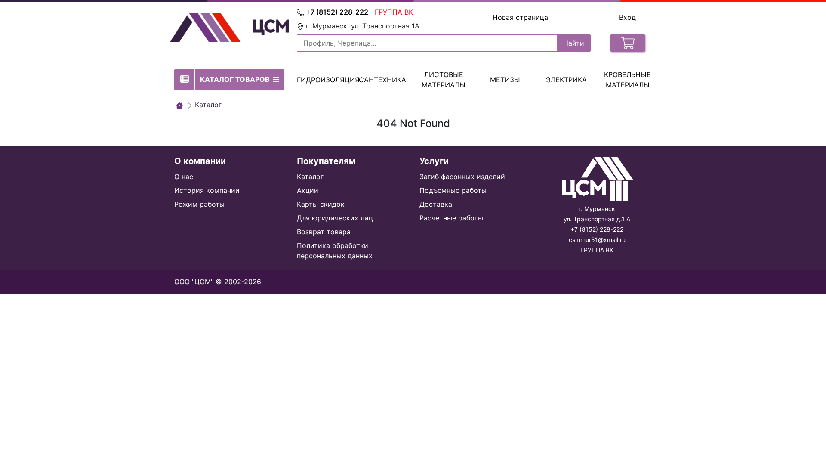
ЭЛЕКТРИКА (566, 79)
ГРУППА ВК (394, 12)
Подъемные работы (453, 190)
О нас (183, 176)
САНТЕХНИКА (382, 79)
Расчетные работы (451, 218)
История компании (207, 190)
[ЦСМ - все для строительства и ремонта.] (179, 105)
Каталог (310, 176)
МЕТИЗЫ (505, 79)
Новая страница (520, 17)
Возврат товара (324, 231)
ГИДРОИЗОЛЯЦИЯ (328, 79)
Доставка (435, 204)
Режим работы (199, 204)
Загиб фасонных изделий (462, 176)
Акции (307, 190)
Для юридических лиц (335, 218)
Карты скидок (321, 204)
